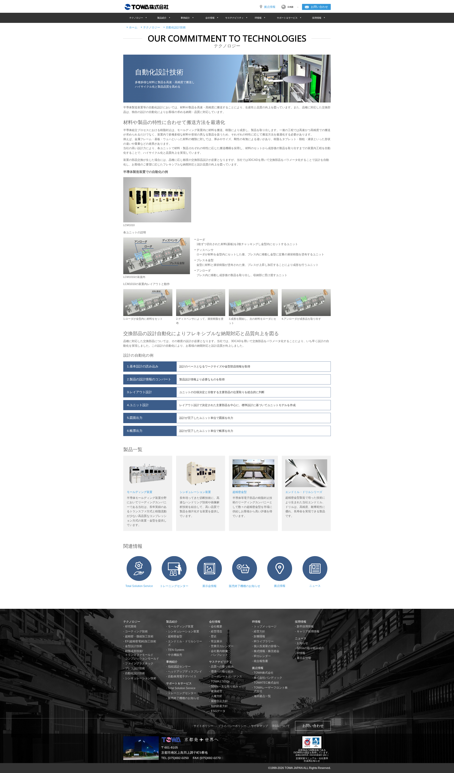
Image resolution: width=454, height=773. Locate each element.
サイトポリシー (203, 725)
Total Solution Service (139, 586)
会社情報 (214, 621)
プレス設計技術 (135, 668)
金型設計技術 (133, 646)
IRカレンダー (262, 656)
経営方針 (259, 631)
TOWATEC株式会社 (266, 682)
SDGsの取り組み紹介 (310, 648)
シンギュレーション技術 (140, 678)
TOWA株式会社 (263, 672)
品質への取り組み (222, 666)
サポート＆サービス (179, 683)
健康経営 (216, 691)
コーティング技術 (136, 631)
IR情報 (256, 621)
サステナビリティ (220, 661)
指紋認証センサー (179, 666)
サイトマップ (259, 725)
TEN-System (176, 649)
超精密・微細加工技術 (139, 636)
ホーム (133, 27)
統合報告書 (261, 661)
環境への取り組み (222, 671)
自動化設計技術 (176, 27)
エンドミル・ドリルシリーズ (303, 492)
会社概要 (216, 626)
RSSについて (281, 725)
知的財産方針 (219, 706)
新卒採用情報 (305, 626)
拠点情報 (269, 6)
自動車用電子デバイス (182, 676)
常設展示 (216, 641)
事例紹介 (172, 661)
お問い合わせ (319, 6)
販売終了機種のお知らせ (244, 586)
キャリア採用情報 (308, 631)
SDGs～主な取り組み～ (226, 686)
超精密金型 (239, 492)
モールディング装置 (139, 492)
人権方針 (216, 696)
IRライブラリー (264, 641)
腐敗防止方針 (219, 701)
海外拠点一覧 (262, 696)
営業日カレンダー (222, 646)
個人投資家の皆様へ (266, 646)
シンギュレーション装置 (195, 492)
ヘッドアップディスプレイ (185, 671)
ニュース (315, 585)
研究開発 (130, 626)
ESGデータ (218, 711)
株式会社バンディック (268, 677)
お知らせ (302, 643)
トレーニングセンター (174, 586)
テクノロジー (151, 27)
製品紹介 (172, 621)
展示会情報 (209, 586)
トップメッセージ (265, 626)
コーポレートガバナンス (226, 676)
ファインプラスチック (139, 663)
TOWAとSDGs (220, 681)
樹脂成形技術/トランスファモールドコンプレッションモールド (142, 655)
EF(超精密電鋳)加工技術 (140, 641)
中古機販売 (175, 654)
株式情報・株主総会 (266, 651)
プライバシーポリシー (232, 725)
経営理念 (216, 631)
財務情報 (259, 636)
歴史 (214, 636)
